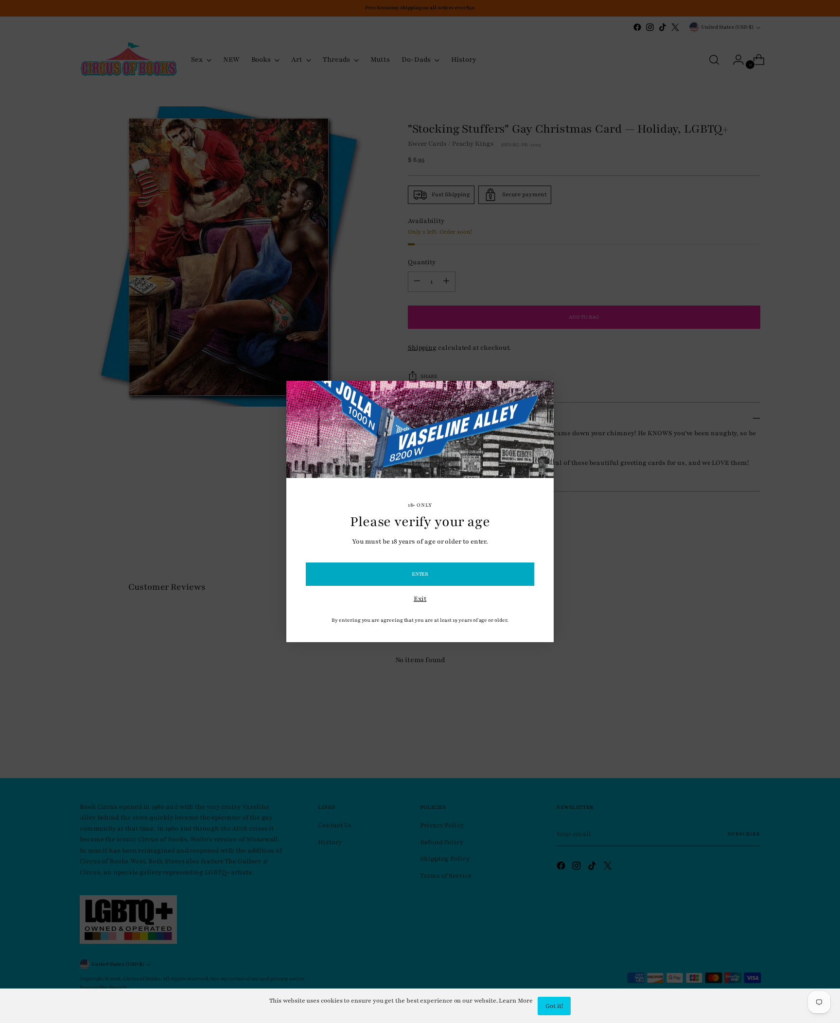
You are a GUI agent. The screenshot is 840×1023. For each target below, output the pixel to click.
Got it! (554, 1006)
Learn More (515, 1001)
